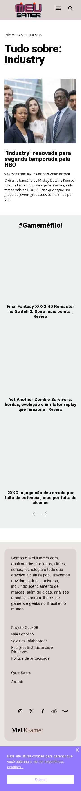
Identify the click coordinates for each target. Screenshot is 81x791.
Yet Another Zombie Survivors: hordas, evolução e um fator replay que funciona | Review (40, 404)
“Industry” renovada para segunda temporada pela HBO (37, 159)
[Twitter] (31, 711)
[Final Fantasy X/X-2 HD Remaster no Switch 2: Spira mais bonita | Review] (40, 267)
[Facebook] (42, 711)
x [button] (77, 750)
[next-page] (43, 514)
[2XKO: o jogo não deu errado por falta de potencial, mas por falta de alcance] (40, 453)
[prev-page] (35, 514)
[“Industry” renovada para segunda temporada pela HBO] (40, 111)
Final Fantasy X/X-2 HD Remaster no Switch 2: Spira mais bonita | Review (40, 311)
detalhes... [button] (15, 767)
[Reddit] (54, 711)
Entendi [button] (41, 779)
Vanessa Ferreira (17, 174)
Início (9, 35)
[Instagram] (20, 711)
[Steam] (65, 711)
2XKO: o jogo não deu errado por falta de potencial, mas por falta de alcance (40, 497)
